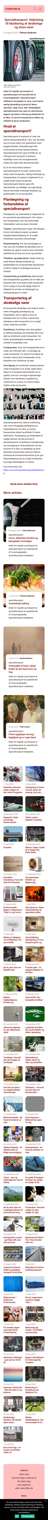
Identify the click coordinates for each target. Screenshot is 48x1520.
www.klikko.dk (26, 1488)
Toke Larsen (25, 727)
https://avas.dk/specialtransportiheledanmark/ (23, 472)
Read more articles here (24, 484)
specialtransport (37, 38)
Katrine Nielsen (26, 658)
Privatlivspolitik (27, 1516)
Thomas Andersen (27, 32)
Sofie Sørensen (29, 530)
